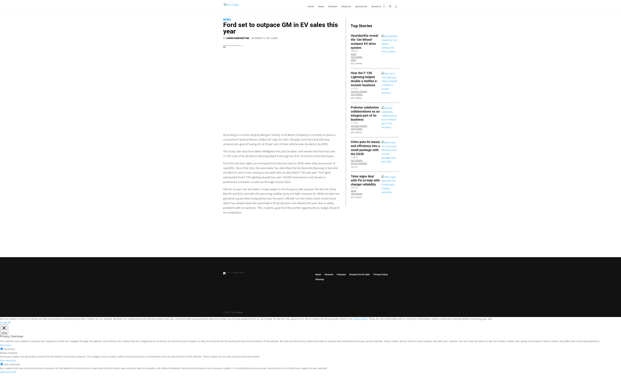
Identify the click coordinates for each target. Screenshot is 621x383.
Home (310, 6)
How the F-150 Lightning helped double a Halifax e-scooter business (364, 79)
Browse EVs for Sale (359, 274)
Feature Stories (359, 92)
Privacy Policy (380, 274)
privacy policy (360, 318)
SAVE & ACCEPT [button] (8, 372)
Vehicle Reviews (359, 163)
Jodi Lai (354, 167)
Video (353, 60)
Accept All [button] (5, 322)
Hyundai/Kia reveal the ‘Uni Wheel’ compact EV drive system (364, 42)
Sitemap (319, 279)
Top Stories (356, 57)
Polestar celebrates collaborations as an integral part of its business (365, 113)
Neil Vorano (356, 64)
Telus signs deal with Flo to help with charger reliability (365, 180)
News (321, 6)
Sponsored (361, 6)
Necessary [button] (5, 345)
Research (376, 6)
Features (346, 6)
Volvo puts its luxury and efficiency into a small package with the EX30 (365, 148)
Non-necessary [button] (8, 360)
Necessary (9, 348)
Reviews (332, 6)
